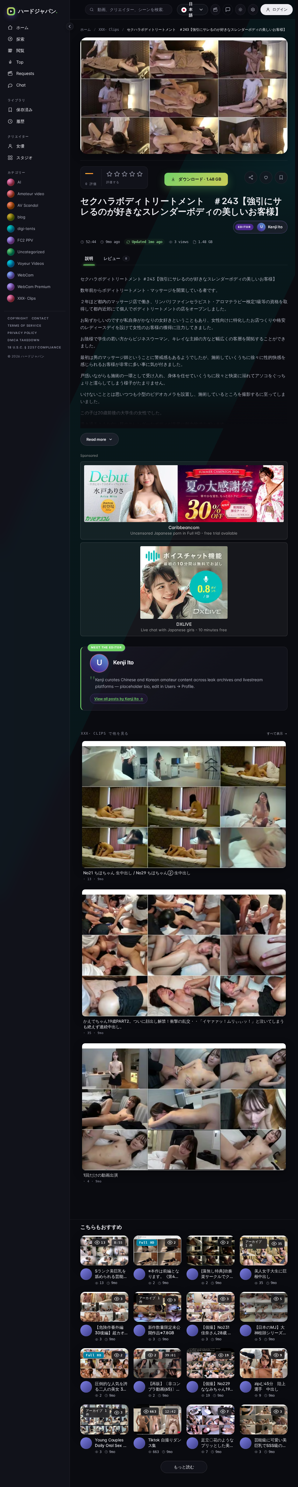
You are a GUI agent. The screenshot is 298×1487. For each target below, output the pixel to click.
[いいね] (263, 181)
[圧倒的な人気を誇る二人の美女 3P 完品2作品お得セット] (103, 1369)
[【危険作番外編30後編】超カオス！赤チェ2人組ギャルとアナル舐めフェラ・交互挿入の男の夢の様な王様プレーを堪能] (103, 1313)
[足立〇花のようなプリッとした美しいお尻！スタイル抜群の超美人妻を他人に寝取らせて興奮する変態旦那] (208, 1425)
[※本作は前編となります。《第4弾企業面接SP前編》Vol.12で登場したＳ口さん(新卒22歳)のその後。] (156, 1257)
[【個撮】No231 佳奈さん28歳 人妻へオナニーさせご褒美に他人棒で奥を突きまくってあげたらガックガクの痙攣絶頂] (208, 1313)
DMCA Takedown (24, 340)
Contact (40, 318)
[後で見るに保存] (120, 1239)
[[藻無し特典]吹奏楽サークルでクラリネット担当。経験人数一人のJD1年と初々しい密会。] (208, 1257)
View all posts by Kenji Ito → (118, 702)
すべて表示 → (274, 736)
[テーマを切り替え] (240, 9)
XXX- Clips (104, 32)
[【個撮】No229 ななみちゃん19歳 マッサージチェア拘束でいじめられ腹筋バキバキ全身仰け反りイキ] (208, 1369)
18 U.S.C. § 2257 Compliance (34, 347)
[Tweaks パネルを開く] (253, 9)
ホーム (83, 32)
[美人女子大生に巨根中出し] (261, 1257)
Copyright (18, 318)
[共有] (248, 181)
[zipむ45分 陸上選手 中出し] (261, 1369)
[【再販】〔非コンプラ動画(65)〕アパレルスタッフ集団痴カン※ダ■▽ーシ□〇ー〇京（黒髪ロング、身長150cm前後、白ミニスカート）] (156, 1369)
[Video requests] (215, 9)
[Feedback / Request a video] (228, 9)
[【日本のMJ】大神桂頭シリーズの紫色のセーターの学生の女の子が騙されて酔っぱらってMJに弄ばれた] (261, 1313)
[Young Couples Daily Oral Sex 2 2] (103, 1425)
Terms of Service (24, 326)
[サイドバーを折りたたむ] (70, 26)
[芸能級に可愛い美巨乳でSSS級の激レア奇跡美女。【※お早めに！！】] (261, 1425)
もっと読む (182, 1462)
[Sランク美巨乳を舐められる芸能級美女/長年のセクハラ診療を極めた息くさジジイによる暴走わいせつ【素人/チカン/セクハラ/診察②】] (103, 1257)
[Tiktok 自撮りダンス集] (156, 1425)
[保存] (278, 181)
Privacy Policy (22, 333)
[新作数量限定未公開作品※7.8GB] (156, 1313)
